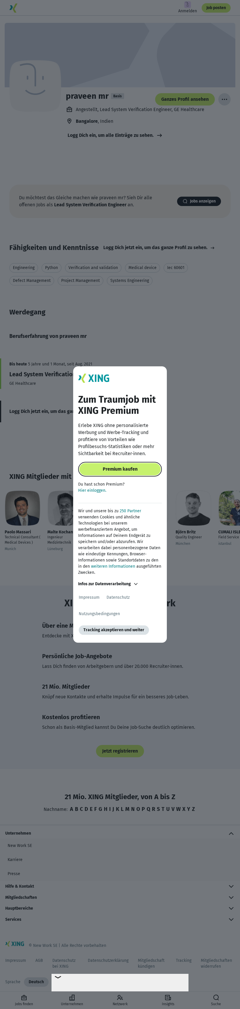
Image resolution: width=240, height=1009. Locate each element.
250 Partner (130, 510)
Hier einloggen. (92, 490)
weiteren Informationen (113, 566)
